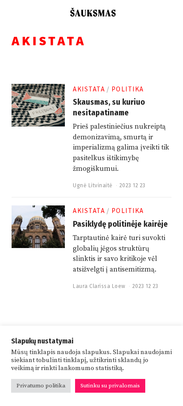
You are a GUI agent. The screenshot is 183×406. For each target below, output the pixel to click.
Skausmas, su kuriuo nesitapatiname (109, 107)
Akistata (89, 89)
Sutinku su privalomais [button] (110, 385)
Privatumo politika (40, 385)
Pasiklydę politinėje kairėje (120, 224)
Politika (127, 89)
